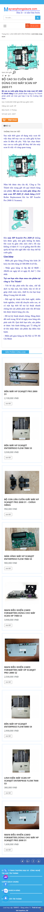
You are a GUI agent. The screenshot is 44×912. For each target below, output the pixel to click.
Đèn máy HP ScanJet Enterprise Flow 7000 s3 (18, 447)
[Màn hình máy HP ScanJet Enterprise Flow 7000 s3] (22, 539)
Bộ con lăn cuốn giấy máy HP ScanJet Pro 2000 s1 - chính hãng (21, 502)
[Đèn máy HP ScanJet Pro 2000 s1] (22, 374)
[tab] (22, 125)
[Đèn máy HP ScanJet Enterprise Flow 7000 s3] (22, 428)
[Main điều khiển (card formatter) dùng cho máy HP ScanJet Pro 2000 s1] (22, 817)
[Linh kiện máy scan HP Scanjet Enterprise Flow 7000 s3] (22, 761)
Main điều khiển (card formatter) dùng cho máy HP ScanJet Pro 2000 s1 (21, 837)
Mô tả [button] (7, 125)
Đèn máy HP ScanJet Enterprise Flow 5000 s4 (18, 725)
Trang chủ (5, 34)
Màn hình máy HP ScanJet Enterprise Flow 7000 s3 (19, 557)
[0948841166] (5, 870)
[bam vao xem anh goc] (22, 57)
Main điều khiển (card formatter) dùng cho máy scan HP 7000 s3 (19, 613)
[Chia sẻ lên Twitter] (6, 76)
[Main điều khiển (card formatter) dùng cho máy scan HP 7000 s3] (22, 593)
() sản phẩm (35, 26)
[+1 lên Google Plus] (9, 76)
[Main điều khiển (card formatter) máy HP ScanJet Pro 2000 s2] (22, 650)
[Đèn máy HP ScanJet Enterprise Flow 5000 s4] (22, 707)
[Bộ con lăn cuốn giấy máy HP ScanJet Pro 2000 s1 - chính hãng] (22, 482)
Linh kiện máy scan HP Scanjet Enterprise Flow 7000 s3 (21, 780)
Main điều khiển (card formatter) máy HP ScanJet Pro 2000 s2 (20, 670)
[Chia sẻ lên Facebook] (3, 76)
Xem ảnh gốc (7, 72)
